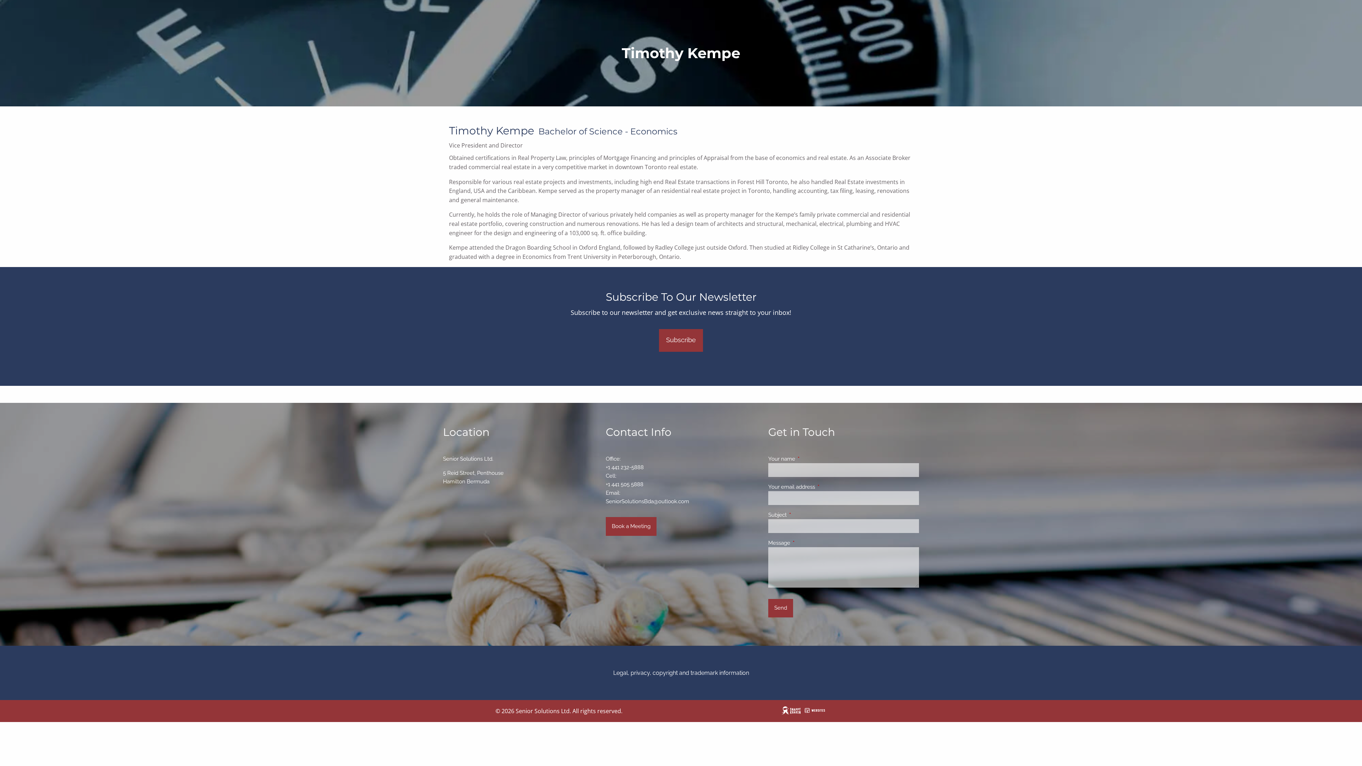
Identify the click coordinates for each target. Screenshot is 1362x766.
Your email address (817, 487)
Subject (803, 515)
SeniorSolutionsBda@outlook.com (647, 501)
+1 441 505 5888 (624, 484)
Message (805, 543)
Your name (807, 459)
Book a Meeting (631, 526)
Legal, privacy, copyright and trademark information (681, 673)
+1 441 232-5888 (625, 467)
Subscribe (681, 340)
